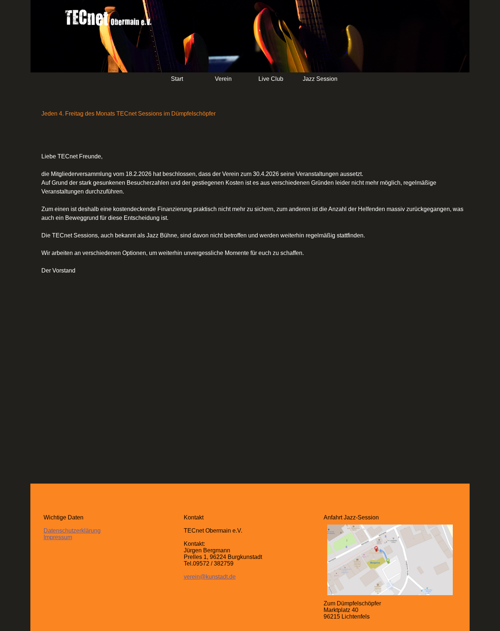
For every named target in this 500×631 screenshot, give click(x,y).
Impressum (58, 537)
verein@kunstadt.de (210, 577)
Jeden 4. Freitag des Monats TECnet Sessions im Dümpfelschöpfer (128, 113)
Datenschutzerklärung (72, 530)
